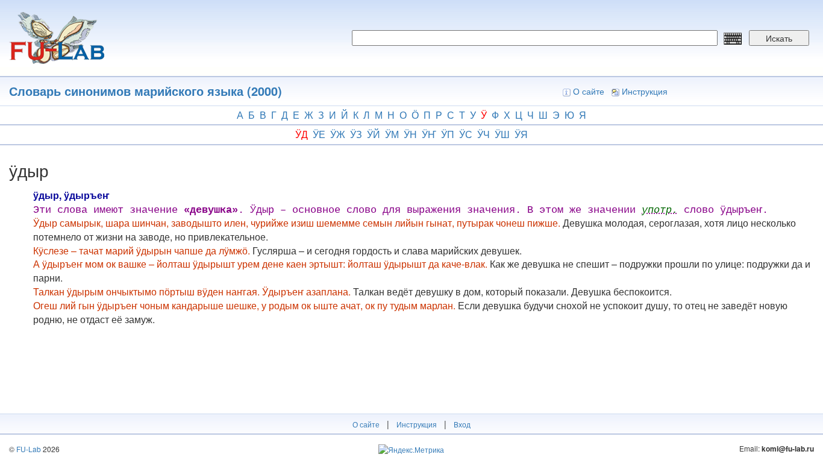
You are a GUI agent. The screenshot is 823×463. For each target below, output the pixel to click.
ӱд (301, 134)
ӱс (465, 134)
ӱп (447, 134)
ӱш (502, 134)
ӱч (483, 134)
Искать (779, 38)
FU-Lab (28, 449)
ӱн (410, 134)
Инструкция (645, 91)
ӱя (521, 134)
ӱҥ (429, 134)
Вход (462, 424)
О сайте (588, 91)
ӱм (392, 134)
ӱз (356, 134)
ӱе (319, 134)
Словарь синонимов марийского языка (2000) (145, 90)
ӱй (373, 134)
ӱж (337, 134)
